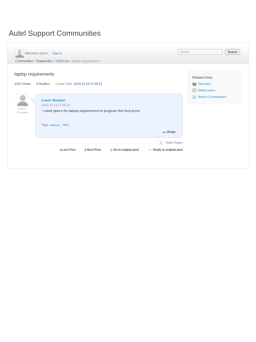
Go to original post (126, 149)
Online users (206, 90)
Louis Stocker (53, 100)
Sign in (57, 53)
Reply (171, 132)
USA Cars (62, 61)
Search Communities (212, 97)
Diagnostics (44, 61)
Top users (204, 84)
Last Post (69, 149)
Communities (24, 61)
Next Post (94, 149)
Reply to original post (168, 149)
